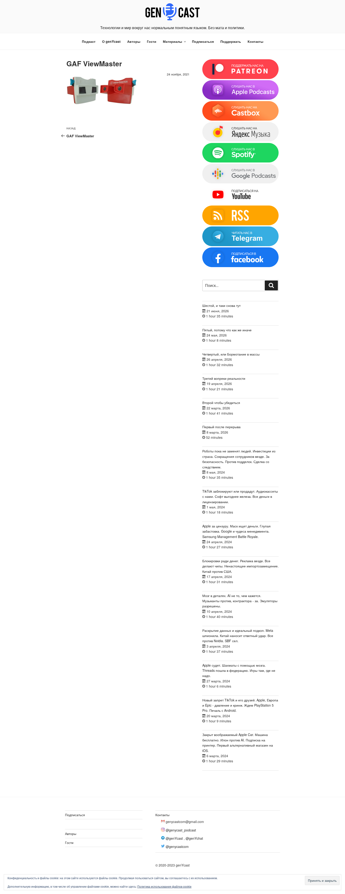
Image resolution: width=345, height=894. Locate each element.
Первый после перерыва (221, 426)
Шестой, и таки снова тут (221, 305)
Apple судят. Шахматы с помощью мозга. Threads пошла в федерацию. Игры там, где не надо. (238, 670)
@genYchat (194, 838)
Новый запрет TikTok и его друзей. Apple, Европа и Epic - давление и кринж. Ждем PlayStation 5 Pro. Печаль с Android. (240, 705)
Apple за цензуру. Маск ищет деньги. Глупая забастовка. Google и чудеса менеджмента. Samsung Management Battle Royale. (236, 531)
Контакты (255, 41)
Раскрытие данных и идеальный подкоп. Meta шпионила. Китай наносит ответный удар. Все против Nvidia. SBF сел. (237, 635)
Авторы (133, 41)
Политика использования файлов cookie (164, 886)
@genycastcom (177, 846)
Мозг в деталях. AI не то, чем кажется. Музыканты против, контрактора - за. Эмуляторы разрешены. (239, 601)
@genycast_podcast (181, 830)
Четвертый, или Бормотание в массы (231, 354)
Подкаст (89, 41)
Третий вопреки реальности (223, 378)
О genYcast (111, 41)
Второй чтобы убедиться (221, 402)
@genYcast (174, 838)
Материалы (172, 41)
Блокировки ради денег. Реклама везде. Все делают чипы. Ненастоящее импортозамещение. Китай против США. (240, 566)
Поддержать (230, 41)
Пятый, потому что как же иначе (227, 330)
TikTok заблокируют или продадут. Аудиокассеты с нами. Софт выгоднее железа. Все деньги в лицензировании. (240, 496)
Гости (151, 41)
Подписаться (203, 41)
